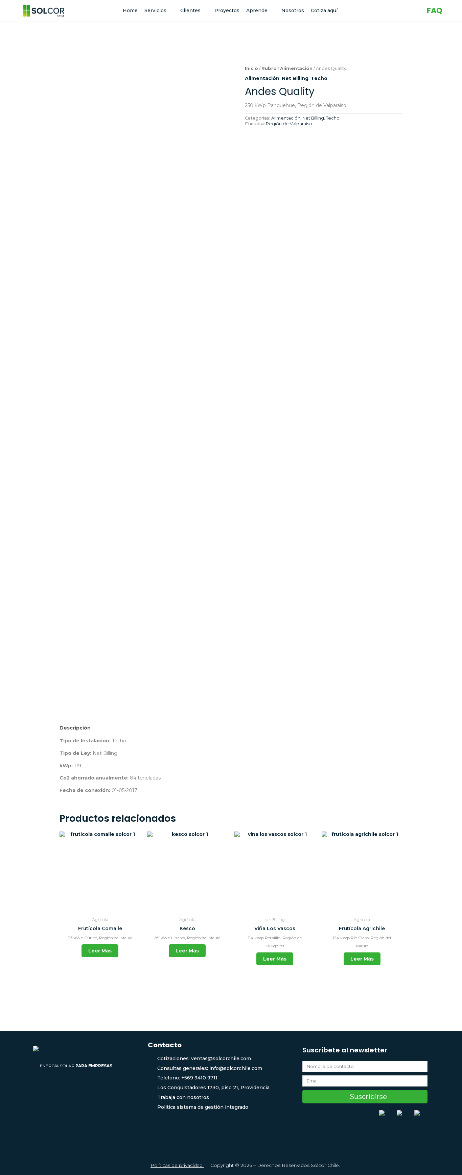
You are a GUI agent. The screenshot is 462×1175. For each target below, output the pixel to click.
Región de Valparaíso (289, 123)
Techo (319, 78)
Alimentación (296, 68)
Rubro (269, 68)
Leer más (100, 951)
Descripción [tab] (75, 728)
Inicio (251, 68)
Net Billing (295, 78)
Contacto (165, 1045)
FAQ (434, 10)
